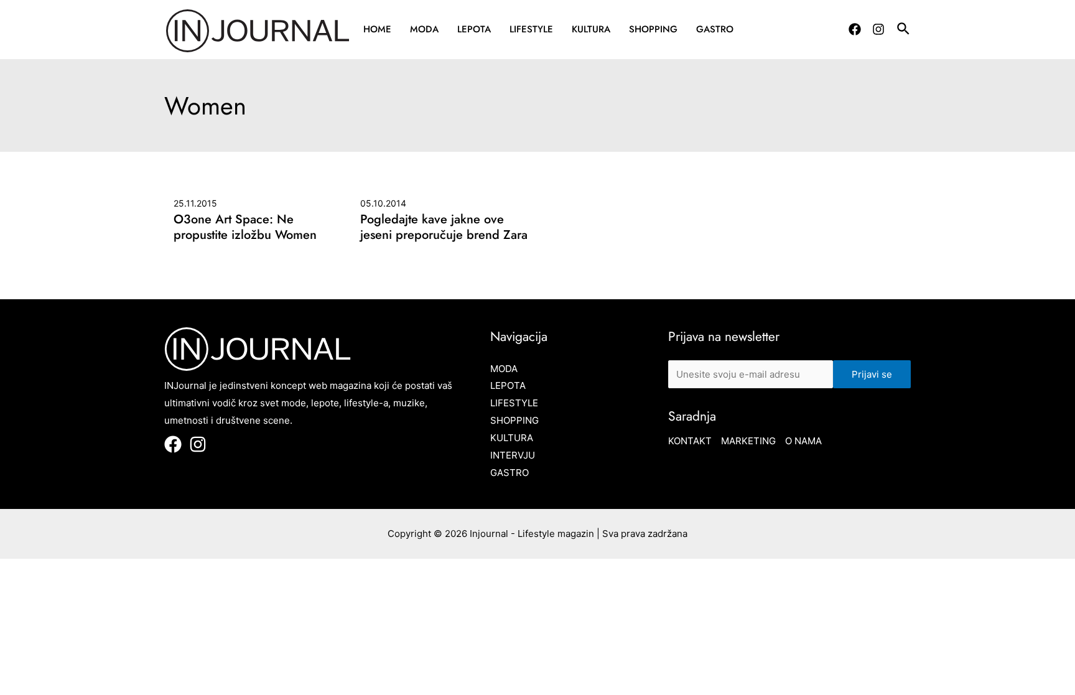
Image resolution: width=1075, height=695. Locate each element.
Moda (424, 29)
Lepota (474, 29)
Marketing (748, 441)
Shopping (653, 29)
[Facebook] (855, 29)
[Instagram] (878, 29)
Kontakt (690, 441)
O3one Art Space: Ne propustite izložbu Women (245, 227)
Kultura (591, 29)
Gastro (714, 29)
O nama (803, 441)
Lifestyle (531, 29)
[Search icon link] (904, 30)
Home (377, 29)
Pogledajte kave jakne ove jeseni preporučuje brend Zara (444, 227)
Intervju (512, 455)
